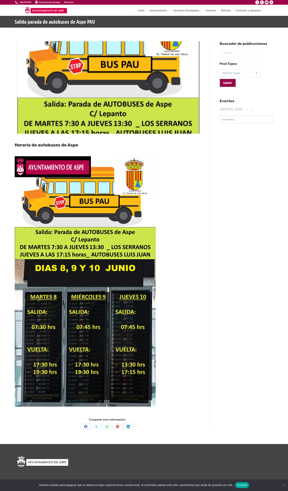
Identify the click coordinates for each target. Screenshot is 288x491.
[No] (283, 485)
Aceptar (242, 484)
